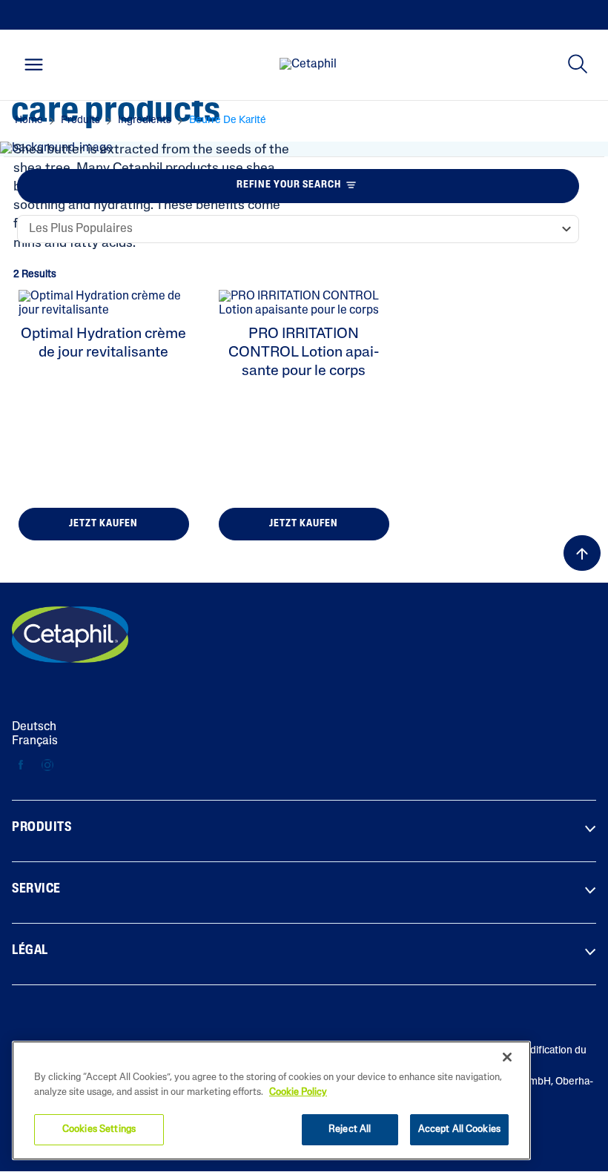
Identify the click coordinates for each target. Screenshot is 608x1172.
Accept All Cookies (459, 1129)
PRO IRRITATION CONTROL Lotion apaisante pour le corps (303, 353)
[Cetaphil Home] (308, 65)
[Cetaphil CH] (70, 634)
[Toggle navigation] (34, 64)
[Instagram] (47, 766)
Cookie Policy (298, 1092)
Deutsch (34, 727)
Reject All (349, 1129)
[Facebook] (21, 766)
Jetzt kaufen (103, 523)
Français (35, 741)
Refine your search (289, 185)
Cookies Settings (99, 1129)
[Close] (507, 1057)
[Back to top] (582, 553)
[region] (271, 1100)
